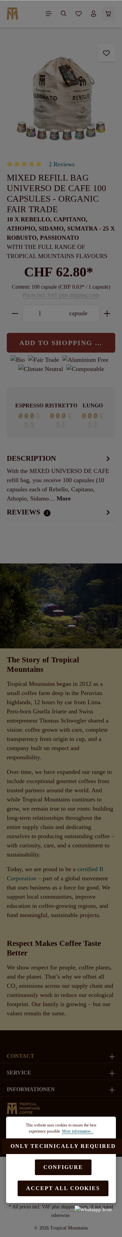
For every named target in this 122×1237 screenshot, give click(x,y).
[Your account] (93, 13)
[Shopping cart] (108, 13)
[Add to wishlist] (106, 53)
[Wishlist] (78, 13)
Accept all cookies (63, 1188)
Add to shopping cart (67, 342)
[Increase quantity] (107, 313)
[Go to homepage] (12, 13)
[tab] (59, 478)
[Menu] (49, 13)
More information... (78, 1131)
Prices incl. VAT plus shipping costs (61, 295)
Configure (63, 1167)
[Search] (63, 13)
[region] (61, 98)
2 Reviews (62, 164)
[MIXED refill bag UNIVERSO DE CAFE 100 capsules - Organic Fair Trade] (61, 98)
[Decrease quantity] (15, 313)
